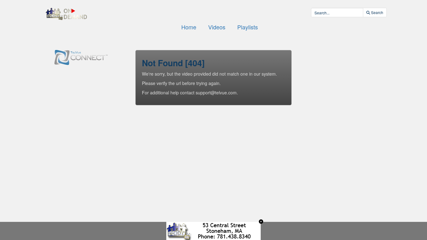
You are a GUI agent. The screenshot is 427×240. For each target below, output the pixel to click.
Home (188, 27)
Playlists (247, 27)
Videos (216, 27)
